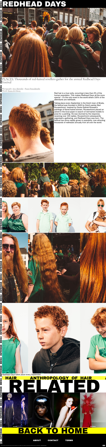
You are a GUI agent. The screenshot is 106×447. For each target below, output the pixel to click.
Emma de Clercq (14, 91)
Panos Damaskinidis (32, 89)
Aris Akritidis (18, 89)
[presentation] (7, 180)
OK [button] (103, 445)
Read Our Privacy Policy (43, 445)
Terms (69, 440)
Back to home (53, 431)
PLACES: (8, 79)
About (37, 440)
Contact (53, 440)
